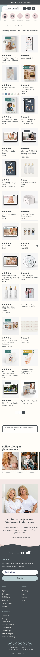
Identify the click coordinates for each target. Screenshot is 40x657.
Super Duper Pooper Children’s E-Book (28, 306)
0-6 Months (6, 594)
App (3, 591)
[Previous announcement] (2, 2)
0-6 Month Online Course (8, 152)
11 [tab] (21, 472)
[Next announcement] (37, 2)
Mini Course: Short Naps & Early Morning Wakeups (10, 277)
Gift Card (24, 340)
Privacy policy (13, 649)
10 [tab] (19, 472)
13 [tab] (24, 472)
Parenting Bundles (9, 31)
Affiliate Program (7, 634)
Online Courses (7, 603)
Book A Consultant (8, 624)
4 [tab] (7, 472)
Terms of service (27, 649)
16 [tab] (30, 472)
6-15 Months (6, 597)
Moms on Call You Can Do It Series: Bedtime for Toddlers (10, 373)
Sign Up (20, 578)
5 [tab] (9, 472)
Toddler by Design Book (9, 183)
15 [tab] (28, 472)
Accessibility (14, 647)
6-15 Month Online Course (9, 215)
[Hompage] (20, 552)
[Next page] (23, 412)
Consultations (6, 627)
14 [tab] (26, 472)
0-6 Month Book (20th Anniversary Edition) (10, 59)
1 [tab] (2, 472)
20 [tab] (37, 472)
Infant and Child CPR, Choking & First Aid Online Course (29, 153)
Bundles (4, 606)
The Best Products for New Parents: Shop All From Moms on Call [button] (18, 429)
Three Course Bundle (10, 403)
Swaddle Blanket (8, 88)
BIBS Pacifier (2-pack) (29, 246)
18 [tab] (33, 472)
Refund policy (26, 647)
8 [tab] (15, 472)
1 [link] (16, 412)
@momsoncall (10, 449)
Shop (8, 26)
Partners (24, 597)
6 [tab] (11, 472)
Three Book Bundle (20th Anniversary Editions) (9, 342)
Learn (23, 594)
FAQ (23, 600)
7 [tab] (13, 472)
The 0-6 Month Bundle (29, 401)
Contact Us (5, 616)
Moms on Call (22, 653)
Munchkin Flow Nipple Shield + (27, 370)
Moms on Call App (28, 58)
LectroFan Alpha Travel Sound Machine (29, 276)
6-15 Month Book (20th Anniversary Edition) (27, 89)
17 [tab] (32, 472)
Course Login (6, 630)
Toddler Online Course (10, 246)
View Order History (8, 637)
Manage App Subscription (6, 620)
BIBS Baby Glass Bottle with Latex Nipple (8, 309)
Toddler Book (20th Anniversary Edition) (10, 120)
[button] (25, 8)
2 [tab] (4, 472)
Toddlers (5, 600)
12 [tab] (22, 472)
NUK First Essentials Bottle (28, 183)
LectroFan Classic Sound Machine (27, 215)
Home (3, 26)
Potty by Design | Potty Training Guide (29, 120)
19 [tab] (35, 472)
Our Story (25, 591)
